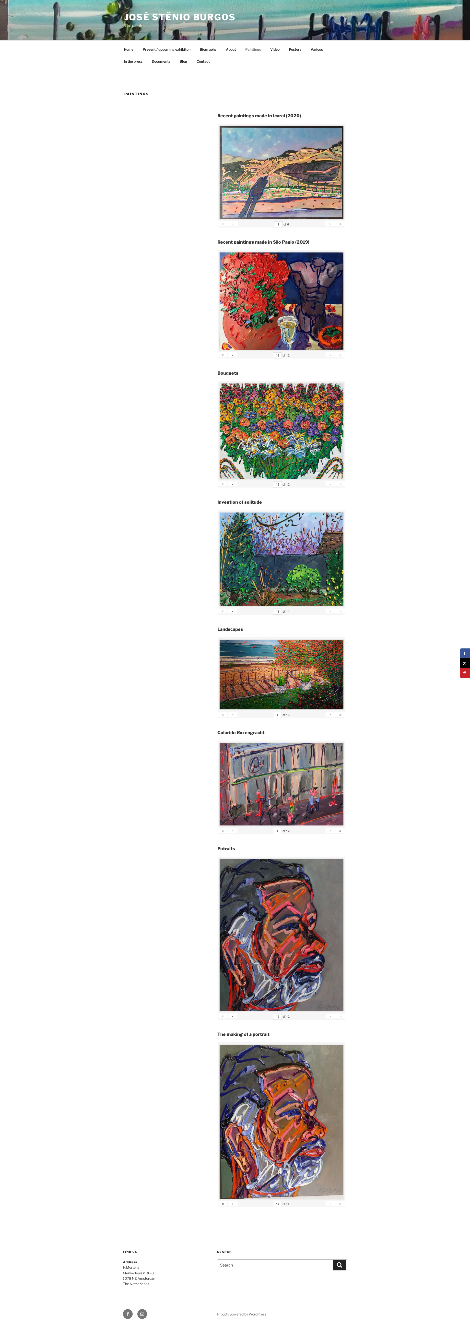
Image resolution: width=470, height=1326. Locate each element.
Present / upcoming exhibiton (166, 49)
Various (317, 49)
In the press (133, 61)
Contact (203, 61)
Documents (161, 61)
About (231, 49)
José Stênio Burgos (180, 17)
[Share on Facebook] (465, 653)
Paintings (253, 49)
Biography (208, 49)
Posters (295, 49)
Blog (183, 61)
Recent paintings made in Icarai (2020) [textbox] (259, 115)
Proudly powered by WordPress (241, 1314)
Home (128, 49)
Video (275, 49)
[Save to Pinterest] (465, 673)
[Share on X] (465, 663)
